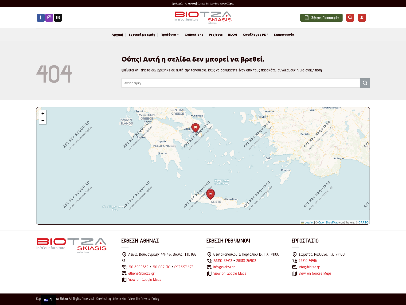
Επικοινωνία (284, 35)
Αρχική (117, 35)
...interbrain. (119, 299)
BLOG (232, 35)
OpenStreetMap (328, 222)
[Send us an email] (58, 18)
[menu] (48, 300)
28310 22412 (222, 260)
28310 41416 (308, 260)
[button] (350, 18)
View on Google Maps (144, 279)
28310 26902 (246, 260)
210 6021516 (161, 267)
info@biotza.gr (224, 267)
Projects (216, 35)
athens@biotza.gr (141, 273)
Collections (194, 35)
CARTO (363, 222)
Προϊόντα (168, 35)
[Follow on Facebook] (41, 18)
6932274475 (184, 267)
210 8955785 (138, 267)
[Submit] (365, 83)
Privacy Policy (150, 299)
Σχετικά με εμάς (142, 35)
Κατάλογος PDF (255, 35)
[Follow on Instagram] (49, 18)
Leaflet (308, 222)
